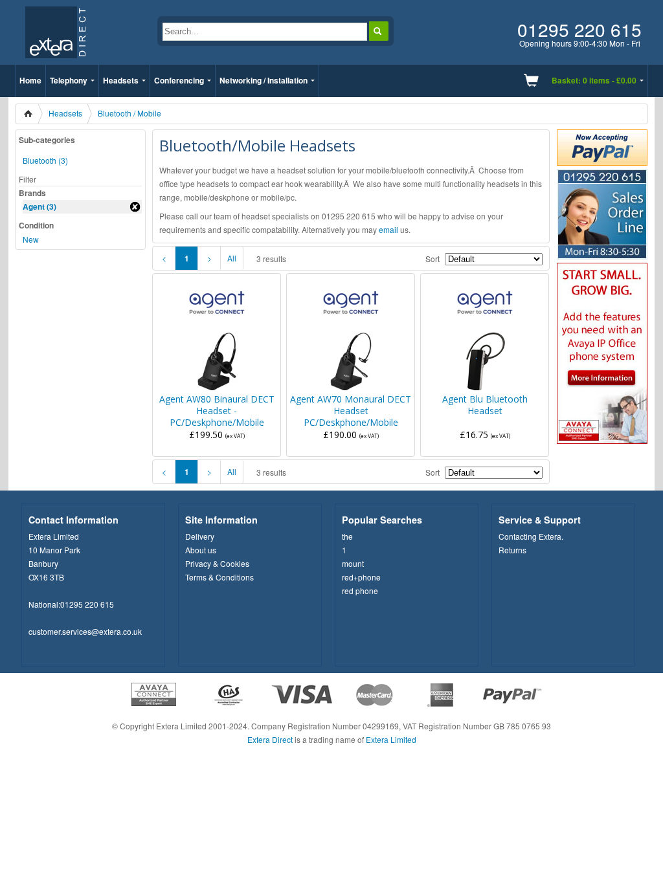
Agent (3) (39, 206)
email (388, 229)
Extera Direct (270, 739)
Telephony (68, 80)
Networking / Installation (263, 80)
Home (30, 80)
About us (200, 549)
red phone (360, 590)
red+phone (361, 576)
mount (353, 563)
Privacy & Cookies (217, 563)
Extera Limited (391, 739)
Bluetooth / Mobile (129, 112)
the (347, 536)
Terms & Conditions (219, 576)
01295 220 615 (87, 604)
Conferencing (179, 80)
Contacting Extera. (531, 536)
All (231, 257)
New (31, 239)
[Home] (32, 114)
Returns (512, 549)
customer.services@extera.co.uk (85, 631)
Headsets (121, 80)
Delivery (199, 536)
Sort (432, 258)
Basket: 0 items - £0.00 (594, 80)
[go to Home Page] (55, 61)
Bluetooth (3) (45, 160)
